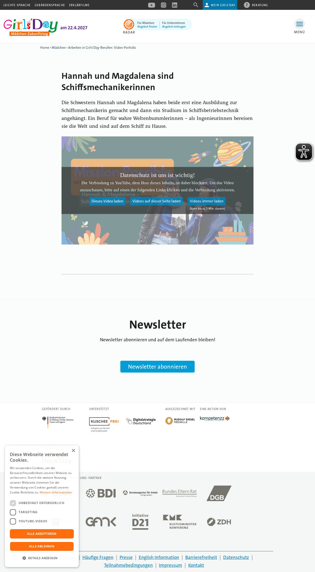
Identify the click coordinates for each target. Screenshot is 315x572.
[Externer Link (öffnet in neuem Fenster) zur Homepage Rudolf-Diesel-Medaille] (180, 424)
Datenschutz (236, 557)
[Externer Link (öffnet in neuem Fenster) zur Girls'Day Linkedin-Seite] (174, 7)
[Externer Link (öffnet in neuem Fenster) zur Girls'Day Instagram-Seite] (163, 7)
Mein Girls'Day (223, 5)
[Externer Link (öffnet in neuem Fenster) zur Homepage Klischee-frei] (107, 419)
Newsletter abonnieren (157, 367)
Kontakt (196, 565)
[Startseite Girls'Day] (31, 34)
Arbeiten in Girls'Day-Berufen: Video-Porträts (102, 47)
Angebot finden (147, 27)
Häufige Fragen (97, 557)
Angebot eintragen (174, 27)
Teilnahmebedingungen (128, 565)
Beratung (260, 5)
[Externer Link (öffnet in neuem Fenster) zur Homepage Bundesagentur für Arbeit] (140, 494)
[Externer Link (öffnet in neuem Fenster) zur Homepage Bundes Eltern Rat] (179, 495)
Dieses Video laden (107, 201)
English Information (159, 557)
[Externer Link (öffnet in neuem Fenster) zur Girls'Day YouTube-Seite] (151, 7)
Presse (126, 557)
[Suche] (195, 6)
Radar (129, 32)
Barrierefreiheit (201, 557)
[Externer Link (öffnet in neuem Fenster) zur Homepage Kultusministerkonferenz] (179, 523)
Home (44, 47)
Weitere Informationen (56, 492)
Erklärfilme (79, 5)
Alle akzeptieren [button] (41, 534)
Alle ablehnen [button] (41, 546)
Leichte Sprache (17, 5)
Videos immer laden (206, 201)
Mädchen (59, 47)
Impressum (170, 565)
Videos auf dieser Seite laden (156, 201)
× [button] (73, 451)
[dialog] (42, 506)
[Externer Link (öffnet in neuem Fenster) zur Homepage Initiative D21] (140, 523)
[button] (42, 558)
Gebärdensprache (50, 5)
